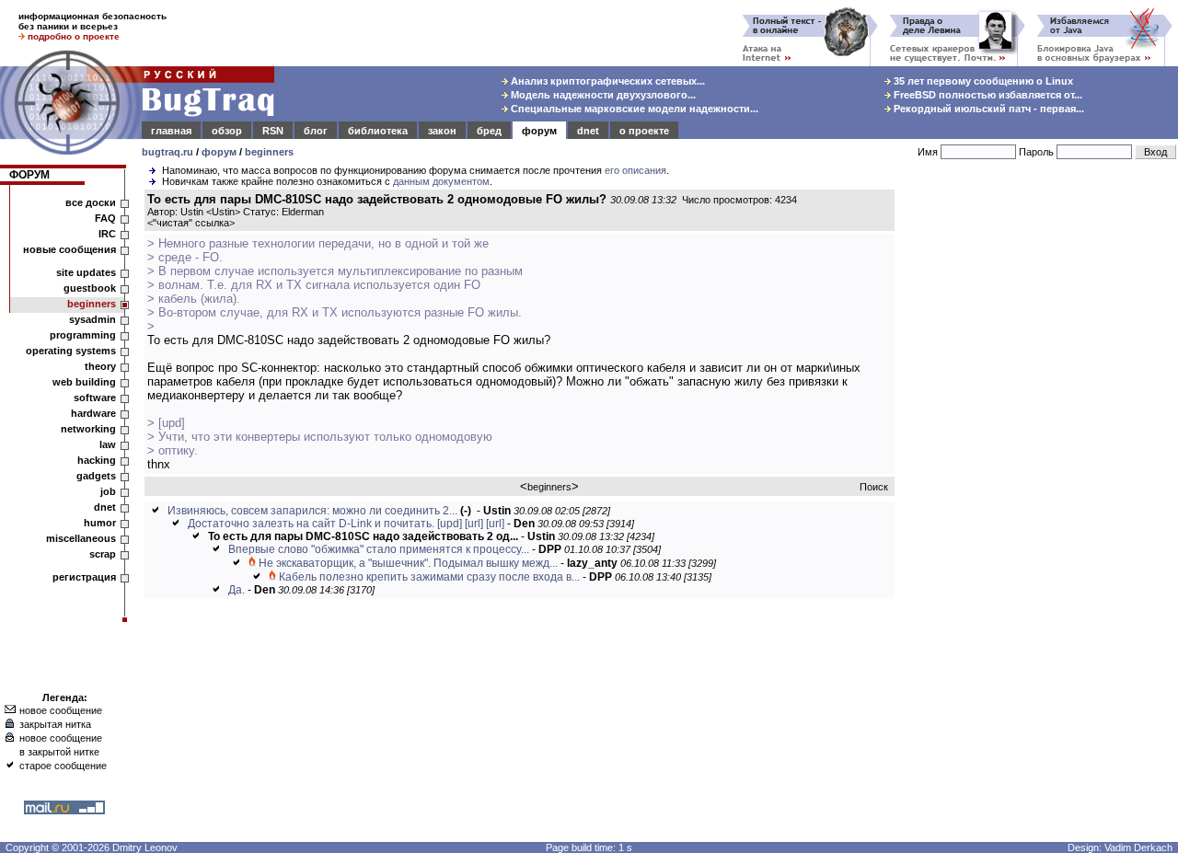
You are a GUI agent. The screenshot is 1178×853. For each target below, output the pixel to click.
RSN (272, 130)
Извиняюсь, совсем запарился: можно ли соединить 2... (312, 510)
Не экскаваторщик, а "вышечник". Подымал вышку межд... (408, 563)
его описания (635, 170)
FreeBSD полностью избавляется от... (986, 94)
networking (88, 428)
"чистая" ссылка (191, 222)
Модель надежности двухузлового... (602, 94)
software (95, 397)
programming (83, 334)
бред (489, 130)
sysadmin (92, 319)
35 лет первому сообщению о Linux (982, 80)
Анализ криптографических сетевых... (606, 80)
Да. (236, 589)
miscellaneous (81, 538)
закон (442, 130)
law (107, 444)
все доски (90, 202)
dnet (588, 130)
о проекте (644, 130)
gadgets (96, 475)
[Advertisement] (1040, 468)
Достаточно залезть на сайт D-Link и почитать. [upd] (325, 523)
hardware (93, 413)
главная (171, 130)
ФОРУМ (29, 174)
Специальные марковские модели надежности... (633, 108)
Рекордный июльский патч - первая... (987, 108)
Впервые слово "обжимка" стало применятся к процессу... (378, 549)
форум (539, 130)
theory (100, 366)
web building (84, 381)
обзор (227, 130)
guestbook (90, 288)
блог (316, 130)
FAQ (105, 218)
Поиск (874, 486)
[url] (474, 523)
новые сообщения (69, 249)
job (108, 491)
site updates (86, 272)
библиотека (378, 130)
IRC (107, 233)
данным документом (441, 181)
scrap (102, 553)
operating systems (71, 350)
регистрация (84, 576)
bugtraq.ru (167, 151)
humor (100, 522)
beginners (269, 151)
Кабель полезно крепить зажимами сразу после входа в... (429, 577)
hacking (96, 460)
